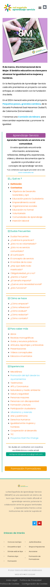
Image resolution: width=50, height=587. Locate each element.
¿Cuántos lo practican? (22, 240)
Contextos (16, 187)
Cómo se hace (18, 298)
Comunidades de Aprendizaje (27, 217)
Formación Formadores (26, 468)
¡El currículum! (17, 254)
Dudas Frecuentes (20, 231)
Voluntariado (19, 213)
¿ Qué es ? (16, 178)
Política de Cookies (9, 583)
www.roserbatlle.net (25, 172)
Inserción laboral (20, 220)
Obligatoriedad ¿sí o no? (23, 273)
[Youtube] (39, 523)
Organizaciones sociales (24, 206)
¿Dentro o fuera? (19, 276)
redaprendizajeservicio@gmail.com (26, 454)
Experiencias (17, 366)
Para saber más (19, 328)
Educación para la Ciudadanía (27, 198)
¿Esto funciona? (19, 287)
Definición (16, 184)
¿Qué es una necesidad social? (26, 284)
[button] (40, 7)
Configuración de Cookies (34, 583)
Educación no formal (22, 209)
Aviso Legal (11, 580)
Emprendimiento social (23, 202)
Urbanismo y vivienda (21, 412)
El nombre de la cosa (21, 262)
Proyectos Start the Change (24, 438)
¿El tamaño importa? (21, 280)
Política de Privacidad (30, 580)
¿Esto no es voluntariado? (23, 243)
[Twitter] (34, 523)
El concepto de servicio (22, 258)
